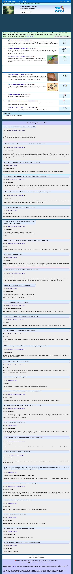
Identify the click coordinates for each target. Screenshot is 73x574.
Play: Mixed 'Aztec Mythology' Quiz (61, 36)
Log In (68, 1)
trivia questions (30, 36)
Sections (14, 1)
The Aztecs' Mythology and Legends (16, 147)
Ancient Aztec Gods (12, 165)
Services (25, 1)
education (14, 566)
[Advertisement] (36, 23)
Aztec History (9, 115)
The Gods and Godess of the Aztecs (16, 130)
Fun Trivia (8, 1)
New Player (62, 1)
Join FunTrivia (15, 3)
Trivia (19, 1)
